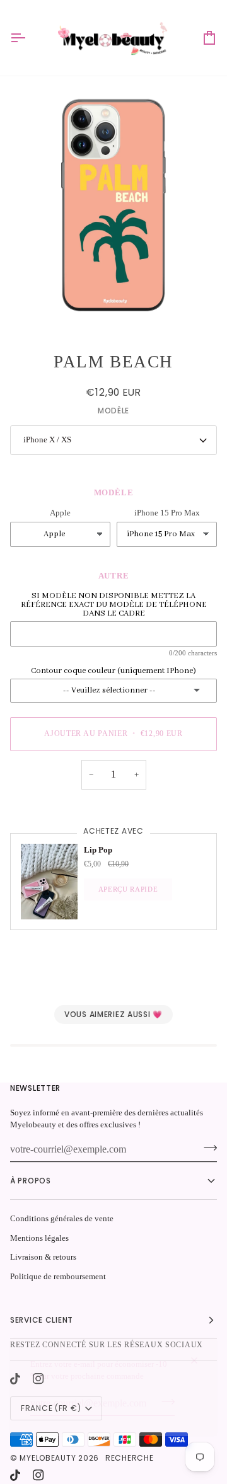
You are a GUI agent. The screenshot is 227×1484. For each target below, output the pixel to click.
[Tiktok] (15, 1475)
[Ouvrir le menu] (29, 38)
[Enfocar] (113, 206)
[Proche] (199, 1355)
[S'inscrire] (164, 1402)
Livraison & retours (43, 1257)
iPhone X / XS (47, 439)
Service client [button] (41, 1319)
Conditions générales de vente (62, 1218)
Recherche (129, 1457)
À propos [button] (30, 1180)
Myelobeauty (48, 1457)
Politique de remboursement (58, 1276)
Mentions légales (39, 1238)
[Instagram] (38, 1475)
